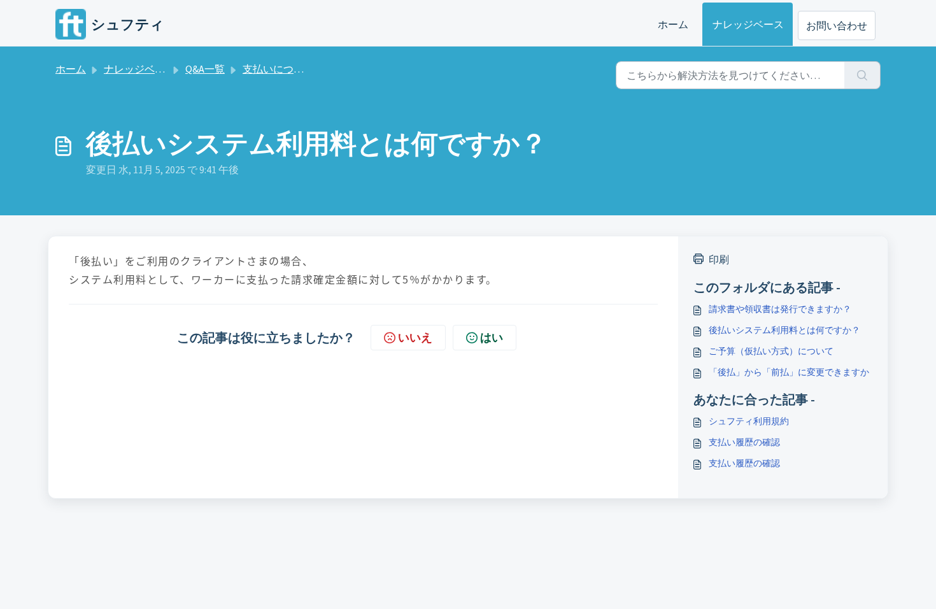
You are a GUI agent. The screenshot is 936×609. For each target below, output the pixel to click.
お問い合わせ (836, 25)
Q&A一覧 (205, 68)
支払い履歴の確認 (744, 442)
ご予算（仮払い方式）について (771, 351)
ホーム (673, 24)
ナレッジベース (748, 24)
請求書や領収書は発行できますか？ (780, 309)
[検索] (862, 75)
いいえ (415, 337)
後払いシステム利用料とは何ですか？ (784, 330)
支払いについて (278, 68)
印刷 (719, 259)
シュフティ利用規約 (749, 421)
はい (491, 337)
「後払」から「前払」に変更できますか (789, 372)
